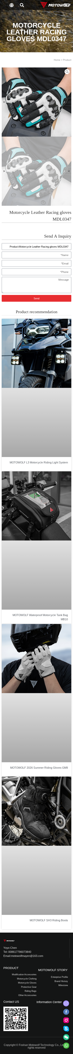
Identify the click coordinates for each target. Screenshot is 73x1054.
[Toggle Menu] (66, 5)
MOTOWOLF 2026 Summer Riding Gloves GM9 (39, 767)
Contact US (11, 1001)
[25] (36, 102)
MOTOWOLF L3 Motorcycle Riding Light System (39, 462)
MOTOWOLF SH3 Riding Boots (49, 920)
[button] (22, 5)
